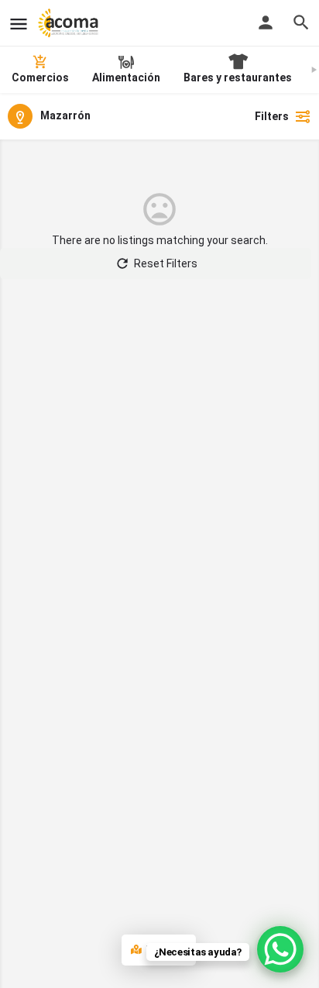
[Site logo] (70, 23)
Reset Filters (165, 263)
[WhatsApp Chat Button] (280, 949)
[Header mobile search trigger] (301, 22)
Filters (272, 116)
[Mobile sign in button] (266, 22)
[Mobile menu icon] (18, 24)
